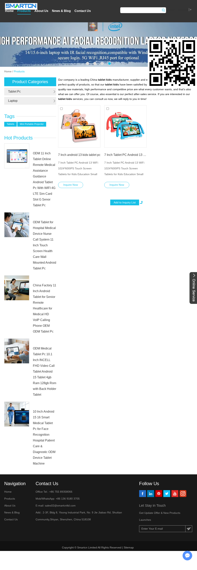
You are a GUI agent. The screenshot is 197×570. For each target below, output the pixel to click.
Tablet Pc (14, 91)
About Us (41, 11)
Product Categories (30, 81)
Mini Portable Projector (32, 124)
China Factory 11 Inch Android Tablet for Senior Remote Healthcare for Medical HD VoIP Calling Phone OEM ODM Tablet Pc (44, 308)
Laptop (13, 100)
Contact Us (82, 11)
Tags (9, 116)
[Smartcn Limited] (21, 6)
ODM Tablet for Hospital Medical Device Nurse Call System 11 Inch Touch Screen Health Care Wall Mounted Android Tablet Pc (44, 245)
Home (9, 11)
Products (24, 11)
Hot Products (18, 138)
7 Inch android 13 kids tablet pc (79, 154)
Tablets (10, 124)
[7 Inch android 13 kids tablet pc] (79, 126)
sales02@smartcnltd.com (60, 505)
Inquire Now (70, 184)
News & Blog (61, 11)
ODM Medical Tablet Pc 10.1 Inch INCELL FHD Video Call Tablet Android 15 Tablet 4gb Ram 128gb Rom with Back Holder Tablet (44, 371)
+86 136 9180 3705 (67, 498)
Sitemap (129, 547)
